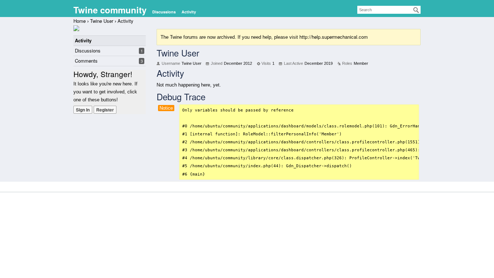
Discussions (164, 11)
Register (105, 109)
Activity (189, 11)
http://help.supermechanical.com (333, 36)
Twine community (109, 10)
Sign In (83, 109)
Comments (86, 60)
